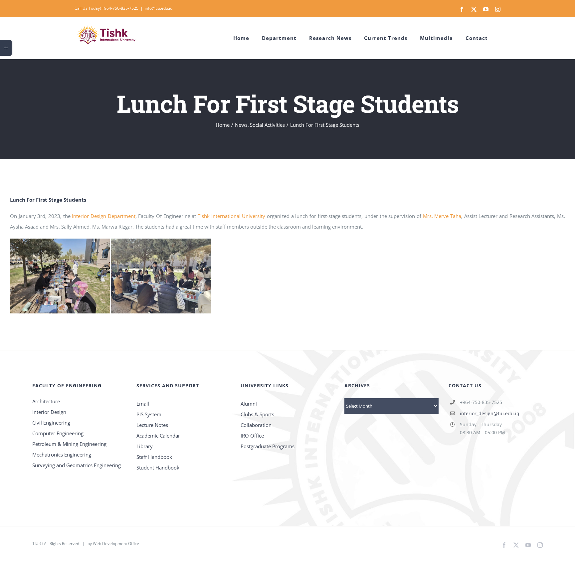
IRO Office (252, 435)
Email (142, 403)
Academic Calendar (158, 435)
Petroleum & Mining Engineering (69, 444)
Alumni (249, 403)
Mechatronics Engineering (61, 454)
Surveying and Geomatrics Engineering (76, 465)
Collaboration (256, 425)
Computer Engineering (58, 433)
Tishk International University (231, 216)
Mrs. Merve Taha (442, 216)
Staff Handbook (154, 457)
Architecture (46, 401)
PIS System (148, 414)
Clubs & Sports (257, 414)
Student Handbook (157, 467)
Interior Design (49, 412)
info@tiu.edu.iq (158, 8)
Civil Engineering (51, 422)
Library (144, 446)
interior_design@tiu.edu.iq (489, 413)
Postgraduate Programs (267, 446)
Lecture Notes (152, 425)
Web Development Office (116, 543)
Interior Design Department (103, 216)
